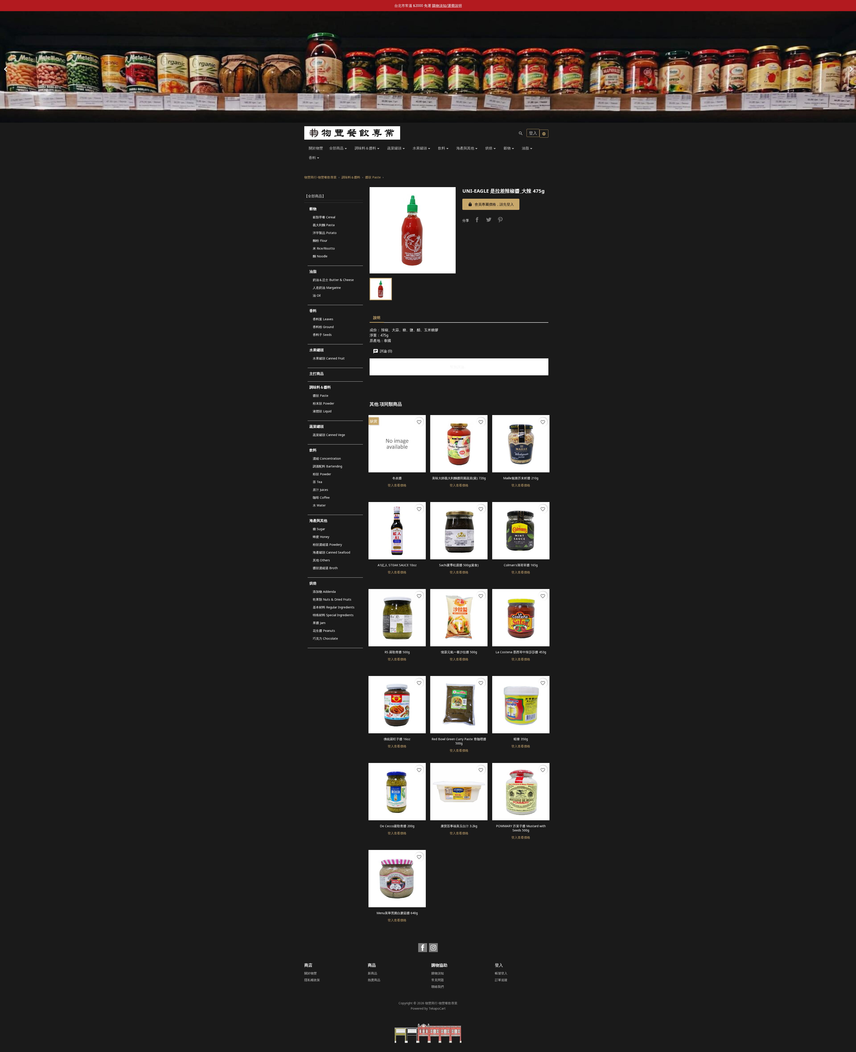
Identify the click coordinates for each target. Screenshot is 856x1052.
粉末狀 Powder (323, 403)
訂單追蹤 (501, 980)
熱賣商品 (374, 980)
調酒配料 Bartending (327, 466)
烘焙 (491, 148)
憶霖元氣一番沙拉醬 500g (459, 652)
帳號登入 (501, 973)
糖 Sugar (319, 529)
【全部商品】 (315, 196)
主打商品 (316, 373)
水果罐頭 (422, 148)
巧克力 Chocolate (325, 638)
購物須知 (437, 973)
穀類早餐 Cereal (324, 217)
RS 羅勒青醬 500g (397, 652)
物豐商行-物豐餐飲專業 (441, 1003)
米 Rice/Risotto (324, 248)
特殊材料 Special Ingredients (333, 615)
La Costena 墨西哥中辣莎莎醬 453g (521, 652)
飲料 (444, 148)
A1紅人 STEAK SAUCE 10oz (397, 565)
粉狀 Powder (322, 474)
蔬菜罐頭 (396, 148)
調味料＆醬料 (368, 148)
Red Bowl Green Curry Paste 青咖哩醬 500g (459, 741)
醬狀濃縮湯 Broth (325, 568)
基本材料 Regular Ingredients (333, 607)
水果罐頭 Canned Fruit (329, 358)
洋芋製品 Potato (325, 233)
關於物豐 (316, 148)
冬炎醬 (397, 478)
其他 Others (321, 560)
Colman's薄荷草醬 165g (521, 565)
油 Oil (317, 295)
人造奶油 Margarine (327, 287)
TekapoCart (437, 1008)
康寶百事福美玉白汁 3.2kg (459, 826)
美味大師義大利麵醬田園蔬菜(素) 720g (459, 478)
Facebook (422, 947)
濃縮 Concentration (327, 458)
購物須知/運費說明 (447, 5)
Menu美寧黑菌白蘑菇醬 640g (397, 913)
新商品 (372, 973)
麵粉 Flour (320, 240)
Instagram (433, 947)
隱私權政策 (312, 980)
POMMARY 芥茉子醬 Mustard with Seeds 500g (521, 828)
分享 (477, 219)
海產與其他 (467, 148)
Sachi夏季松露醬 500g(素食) (459, 565)
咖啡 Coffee (321, 497)
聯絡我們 (437, 986)
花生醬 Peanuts (324, 630)
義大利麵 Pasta (324, 225)
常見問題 (437, 980)
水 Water (319, 505)
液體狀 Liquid (322, 411)
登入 (533, 133)
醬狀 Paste (320, 395)
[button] (64, 67)
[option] (428, 67)
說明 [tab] (376, 317)
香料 (315, 158)
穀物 (510, 148)
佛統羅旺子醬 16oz (397, 739)
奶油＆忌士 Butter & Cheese (333, 280)
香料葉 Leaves (323, 319)
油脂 (528, 148)
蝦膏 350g (521, 739)
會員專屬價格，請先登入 (491, 204)
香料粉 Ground (323, 327)
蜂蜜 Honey (321, 537)
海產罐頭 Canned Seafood (331, 552)
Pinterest (500, 219)
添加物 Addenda (324, 591)
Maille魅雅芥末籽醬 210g (520, 478)
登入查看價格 (397, 485)
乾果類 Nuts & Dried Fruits (332, 599)
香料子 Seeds (322, 335)
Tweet (488, 219)
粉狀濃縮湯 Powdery (327, 544)
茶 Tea (317, 482)
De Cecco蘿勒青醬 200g (397, 826)
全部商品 (338, 148)
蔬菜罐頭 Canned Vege (329, 435)
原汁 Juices (320, 490)
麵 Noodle (320, 256)
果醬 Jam (319, 623)
